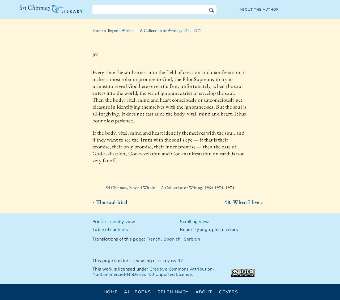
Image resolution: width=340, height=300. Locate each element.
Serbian (192, 239)
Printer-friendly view (113, 221)
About (204, 291)
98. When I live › (244, 202)
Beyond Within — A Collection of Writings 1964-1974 (155, 30)
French (153, 239)
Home (97, 30)
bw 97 (177, 260)
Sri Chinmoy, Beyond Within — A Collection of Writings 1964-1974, (166, 187)
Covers (228, 291)
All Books (137, 291)
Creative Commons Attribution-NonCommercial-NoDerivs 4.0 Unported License (153, 271)
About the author (259, 9)
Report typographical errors (209, 229)
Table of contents (110, 229)
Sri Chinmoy (173, 291)
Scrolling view (194, 221)
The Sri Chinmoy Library (40, 12)
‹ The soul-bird (110, 202)
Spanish (172, 239)
